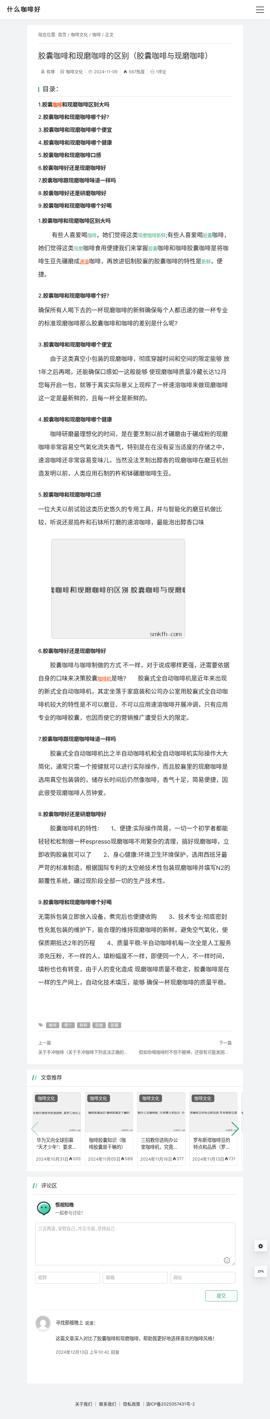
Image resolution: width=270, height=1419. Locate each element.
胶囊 (207, 235)
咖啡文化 (79, 34)
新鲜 (161, 235)
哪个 (68, 1025)
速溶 (84, 261)
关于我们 (83, 1404)
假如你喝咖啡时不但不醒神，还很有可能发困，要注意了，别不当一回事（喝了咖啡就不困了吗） (185, 1052)
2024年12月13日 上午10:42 (82, 1352)
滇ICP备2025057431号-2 (170, 1404)
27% (261, 1271)
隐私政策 (131, 1404)
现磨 (142, 235)
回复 (115, 1352)
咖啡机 (104, 678)
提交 (221, 1295)
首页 (62, 34)
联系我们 (107, 1404)
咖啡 (96, 34)
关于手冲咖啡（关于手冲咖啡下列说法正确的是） (84, 1052)
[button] (235, 1129)
